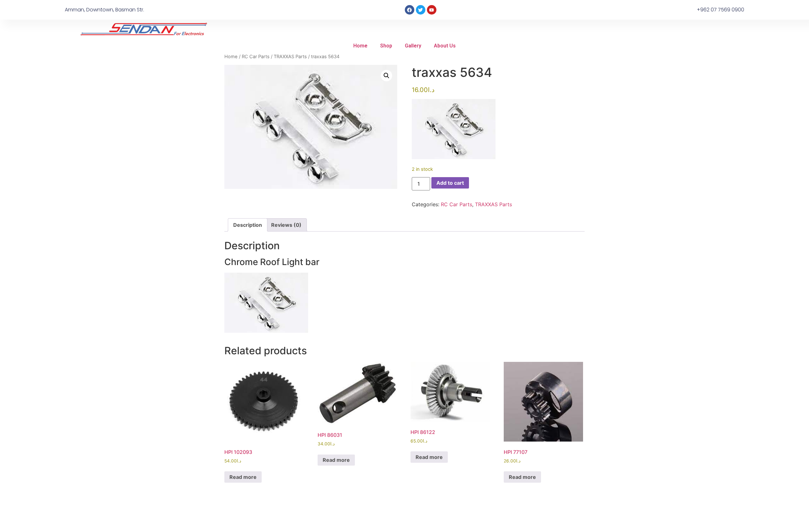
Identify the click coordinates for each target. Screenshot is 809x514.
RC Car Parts (256, 56)
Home (360, 46)
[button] (386, 75)
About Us (445, 46)
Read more (243, 477)
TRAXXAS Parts (290, 56)
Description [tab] (247, 225)
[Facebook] (409, 10)
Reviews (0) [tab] (286, 225)
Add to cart (450, 183)
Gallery (413, 46)
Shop (386, 46)
